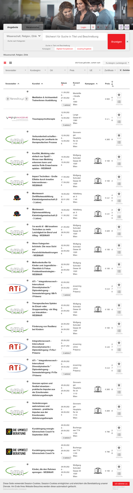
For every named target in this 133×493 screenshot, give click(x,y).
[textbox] (74, 36)
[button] (84, 27)
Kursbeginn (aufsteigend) (116, 62)
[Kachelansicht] (10, 62)
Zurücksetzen (126, 70)
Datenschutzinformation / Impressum (14, 489)
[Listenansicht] (4, 62)
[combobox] (116, 63)
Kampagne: (46, 48)
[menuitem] (23, 36)
